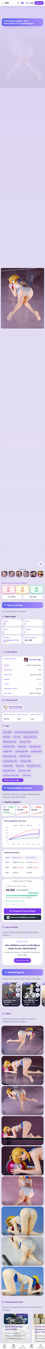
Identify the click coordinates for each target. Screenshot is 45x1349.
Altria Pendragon (24, 11)
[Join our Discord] (22, 3)
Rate (34, 597)
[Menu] (18, 995)
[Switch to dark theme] (27, 3)
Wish (22, 591)
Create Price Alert (22, 960)
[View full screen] (41, 564)
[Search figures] (18, 3)
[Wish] (18, 990)
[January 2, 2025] (16, 1320)
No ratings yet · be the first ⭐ (11, 641)
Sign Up (39, 3)
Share (13, 597)
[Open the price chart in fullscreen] (39, 825)
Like (8, 591)
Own (36, 591)
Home (4, 11)
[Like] (18, 985)
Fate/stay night (12, 11)
